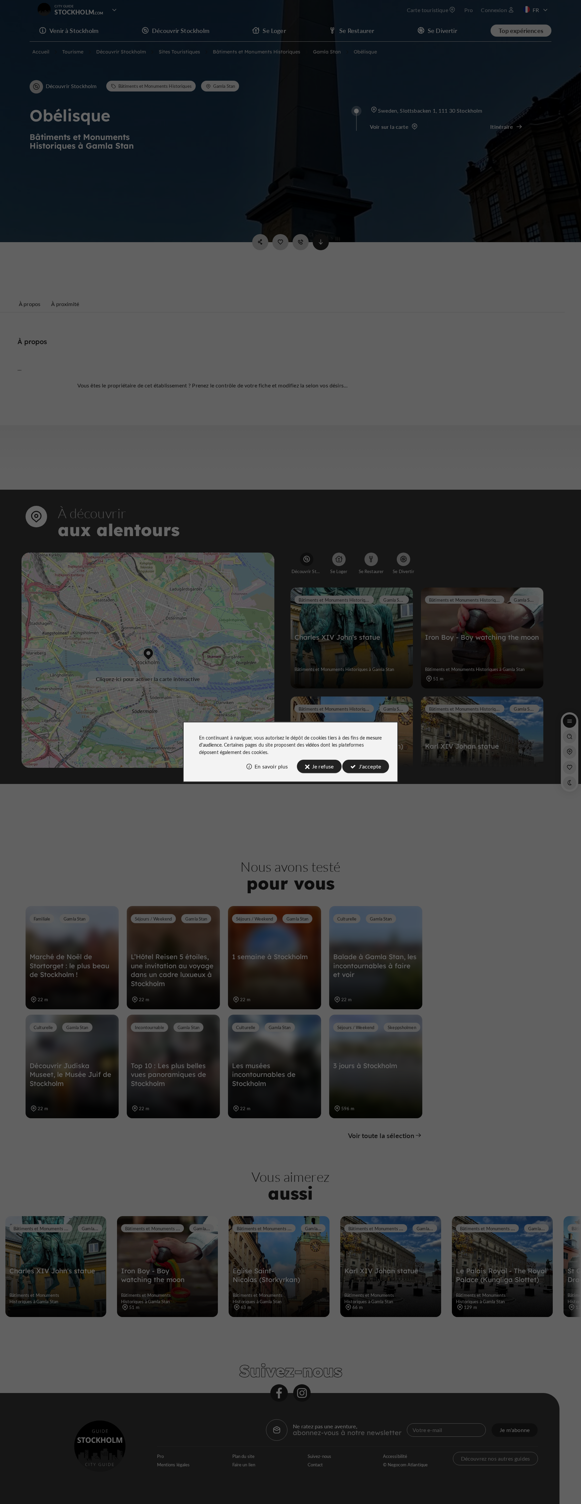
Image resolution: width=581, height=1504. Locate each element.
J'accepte (370, 766)
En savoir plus (271, 766)
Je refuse (323, 766)
